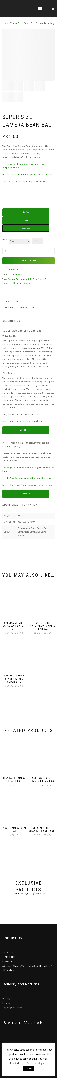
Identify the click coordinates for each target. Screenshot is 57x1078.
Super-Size (16, 23)
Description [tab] (12, 301)
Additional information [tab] (19, 307)
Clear (37, 241)
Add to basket (30, 260)
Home (6, 23)
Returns (6, 1003)
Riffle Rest (32, 279)
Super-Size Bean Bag (12, 282)
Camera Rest (14, 279)
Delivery (6, 998)
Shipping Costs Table (12, 1007)
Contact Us (7, 952)
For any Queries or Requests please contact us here (27, 174)
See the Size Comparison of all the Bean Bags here (26, 478)
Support (27, 282)
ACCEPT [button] (28, 1068)
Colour (5, 239)
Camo (24, 279)
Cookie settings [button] (35, 1063)
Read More (16, 1063)
